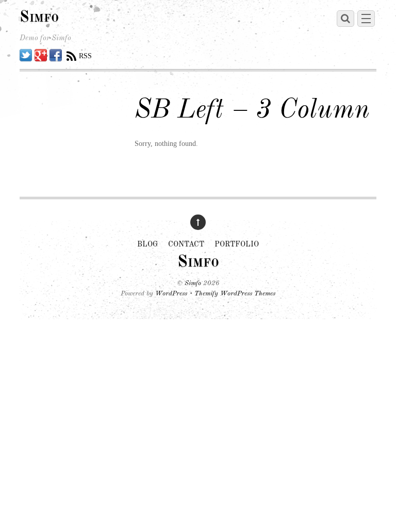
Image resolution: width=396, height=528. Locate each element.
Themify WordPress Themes (234, 293)
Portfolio (236, 244)
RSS (85, 56)
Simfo (193, 283)
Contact (186, 244)
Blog (147, 244)
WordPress (171, 293)
